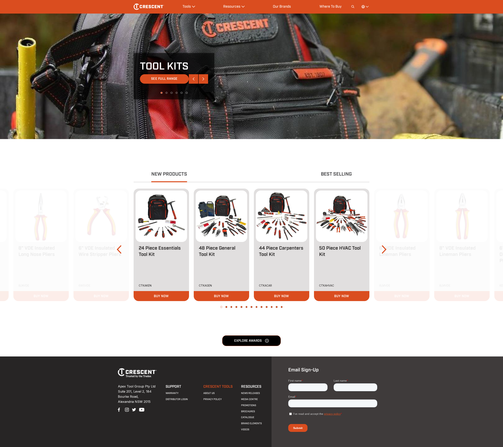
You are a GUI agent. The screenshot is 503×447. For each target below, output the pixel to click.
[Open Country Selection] (364, 6)
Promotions (248, 405)
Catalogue (247, 417)
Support (173, 386)
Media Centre (249, 399)
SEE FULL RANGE (164, 78)
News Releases (250, 393)
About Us (209, 393)
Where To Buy (330, 6)
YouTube (140, 409)
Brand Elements (251, 423)
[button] (193, 79)
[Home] (149, 7)
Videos (245, 429)
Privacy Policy (212, 399)
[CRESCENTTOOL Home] (137, 376)
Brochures (248, 411)
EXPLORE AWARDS (248, 340)
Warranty (172, 393)
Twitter (133, 409)
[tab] (169, 174)
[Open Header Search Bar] (353, 6)
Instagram (126, 409)
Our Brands (282, 6)
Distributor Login (177, 399)
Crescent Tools (218, 386)
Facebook (119, 409)
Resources (251, 386)
